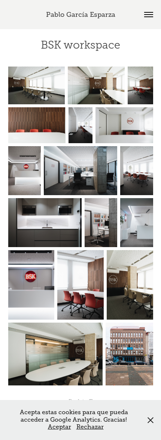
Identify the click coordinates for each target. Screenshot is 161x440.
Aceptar (59, 427)
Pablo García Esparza (80, 14)
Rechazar (90, 427)
